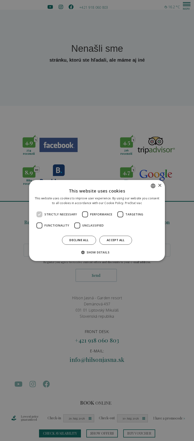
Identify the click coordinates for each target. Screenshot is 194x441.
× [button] (159, 185)
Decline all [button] (78, 240)
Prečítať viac (133, 203)
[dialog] (97, 220)
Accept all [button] (116, 240)
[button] (97, 252)
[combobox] (153, 186)
